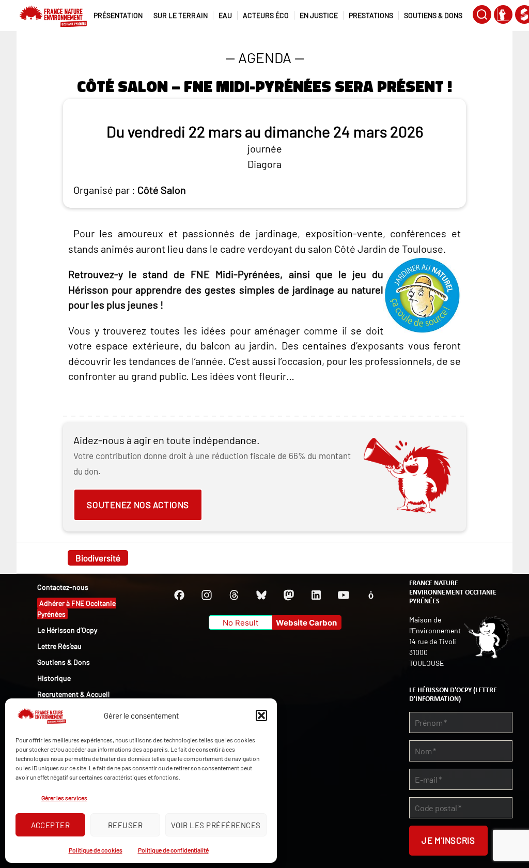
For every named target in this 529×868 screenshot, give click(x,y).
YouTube (343, 595)
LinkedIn (316, 595)
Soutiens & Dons (63, 662)
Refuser (125, 825)
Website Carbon (306, 623)
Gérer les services (64, 797)
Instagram (207, 595)
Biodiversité (97, 558)
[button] (261, 715)
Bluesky (261, 595)
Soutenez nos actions (138, 504)
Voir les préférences (216, 825)
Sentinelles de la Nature (503, 14)
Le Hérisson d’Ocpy (67, 630)
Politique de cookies (95, 850)
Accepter (50, 825)
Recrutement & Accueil (73, 694)
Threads (234, 595)
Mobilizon (371, 595)
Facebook (179, 595)
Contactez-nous (62, 587)
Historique (54, 678)
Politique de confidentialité (173, 850)
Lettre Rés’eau (59, 646)
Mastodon (289, 595)
